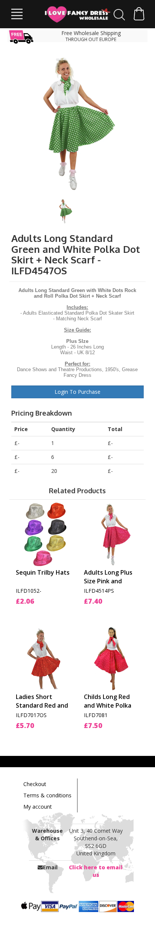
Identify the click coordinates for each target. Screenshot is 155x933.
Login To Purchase (77, 391)
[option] (77, 123)
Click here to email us (96, 871)
